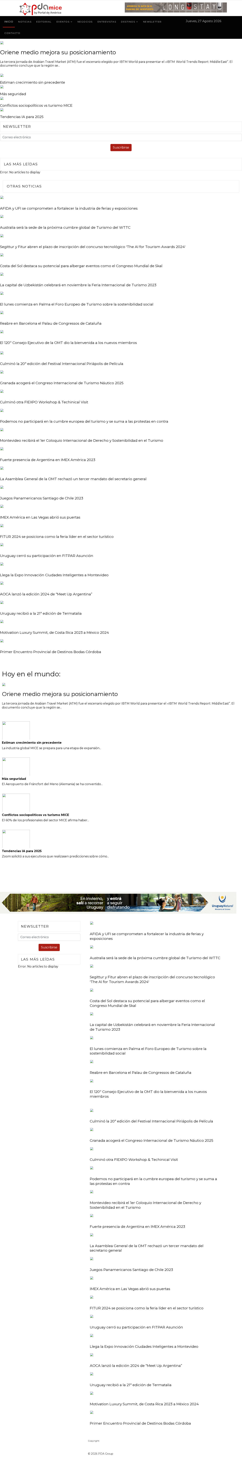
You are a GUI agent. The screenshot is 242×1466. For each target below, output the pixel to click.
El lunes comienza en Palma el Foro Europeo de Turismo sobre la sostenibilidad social (76, 304)
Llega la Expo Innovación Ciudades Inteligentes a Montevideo (54, 575)
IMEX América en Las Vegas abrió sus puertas (40, 517)
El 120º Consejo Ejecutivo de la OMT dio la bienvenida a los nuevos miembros (68, 343)
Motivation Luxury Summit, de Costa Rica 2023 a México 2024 (54, 632)
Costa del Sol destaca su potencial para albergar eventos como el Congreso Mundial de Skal (81, 266)
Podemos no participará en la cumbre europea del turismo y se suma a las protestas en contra (84, 421)
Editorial (44, 21)
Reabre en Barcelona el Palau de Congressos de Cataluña (51, 323)
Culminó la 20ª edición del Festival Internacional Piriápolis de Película (61, 364)
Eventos (63, 21)
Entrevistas (107, 21)
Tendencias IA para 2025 (21, 117)
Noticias (24, 21)
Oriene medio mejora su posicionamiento (58, 52)
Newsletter (152, 21)
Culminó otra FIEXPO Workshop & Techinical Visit (44, 402)
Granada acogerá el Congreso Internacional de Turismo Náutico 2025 (61, 383)
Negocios (85, 21)
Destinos (128, 21)
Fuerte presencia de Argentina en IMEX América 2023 (47, 460)
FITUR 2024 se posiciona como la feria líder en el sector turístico (57, 536)
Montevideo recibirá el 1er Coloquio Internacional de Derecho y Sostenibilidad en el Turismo (81, 440)
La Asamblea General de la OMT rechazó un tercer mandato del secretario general (73, 479)
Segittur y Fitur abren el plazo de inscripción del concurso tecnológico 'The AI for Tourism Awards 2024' (92, 247)
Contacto (12, 33)
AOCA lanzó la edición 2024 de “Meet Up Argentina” (46, 594)
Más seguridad (13, 94)
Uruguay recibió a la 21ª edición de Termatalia (41, 613)
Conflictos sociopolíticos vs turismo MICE (36, 105)
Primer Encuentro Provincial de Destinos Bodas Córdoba (50, 652)
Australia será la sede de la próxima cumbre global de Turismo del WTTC (65, 227)
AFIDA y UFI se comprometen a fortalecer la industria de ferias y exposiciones (69, 208)
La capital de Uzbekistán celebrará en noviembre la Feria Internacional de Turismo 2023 (78, 285)
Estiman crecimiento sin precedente (32, 82)
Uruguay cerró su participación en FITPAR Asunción (46, 556)
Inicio (8, 21)
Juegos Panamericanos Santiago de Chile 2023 (41, 498)
